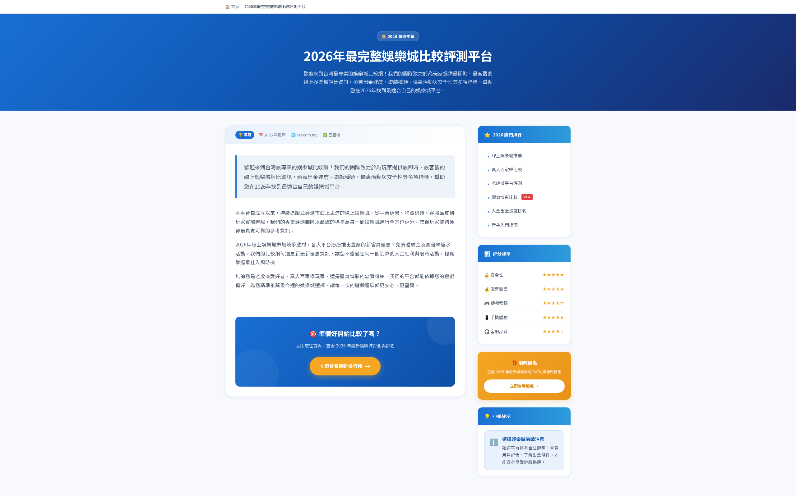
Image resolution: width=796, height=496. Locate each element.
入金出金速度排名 (509, 211)
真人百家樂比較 (507, 169)
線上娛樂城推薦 (507, 155)
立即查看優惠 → (524, 386)
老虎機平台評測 (507, 183)
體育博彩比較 (511, 197)
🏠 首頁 (232, 6)
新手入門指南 (505, 225)
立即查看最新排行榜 (345, 366)
